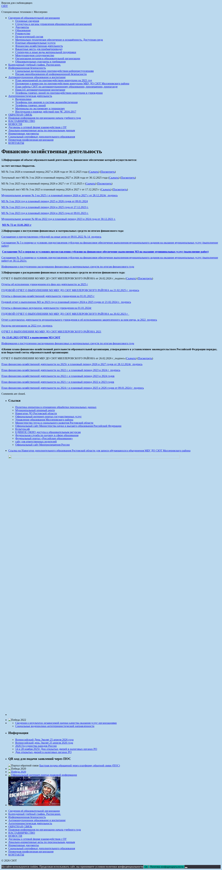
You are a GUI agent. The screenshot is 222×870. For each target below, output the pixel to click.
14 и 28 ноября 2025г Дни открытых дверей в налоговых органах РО (56, 749)
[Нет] (186, 867)
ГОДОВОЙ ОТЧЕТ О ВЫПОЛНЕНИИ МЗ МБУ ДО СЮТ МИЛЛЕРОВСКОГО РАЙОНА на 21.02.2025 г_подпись (70, 290)
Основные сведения (27, 20)
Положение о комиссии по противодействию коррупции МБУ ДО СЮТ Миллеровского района (72, 83)
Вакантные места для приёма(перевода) (38, 49)
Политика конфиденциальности (166, 866)
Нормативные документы (23, 133)
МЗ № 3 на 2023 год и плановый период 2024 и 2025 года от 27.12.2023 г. (44, 207)
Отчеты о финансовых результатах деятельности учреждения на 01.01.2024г (46, 307)
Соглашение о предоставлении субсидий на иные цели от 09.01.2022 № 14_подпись (51, 236)
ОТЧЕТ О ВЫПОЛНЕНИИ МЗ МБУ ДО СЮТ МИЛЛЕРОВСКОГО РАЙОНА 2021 (51, 331)
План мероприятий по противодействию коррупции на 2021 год (53, 80)
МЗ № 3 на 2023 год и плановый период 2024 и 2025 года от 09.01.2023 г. (44, 213)
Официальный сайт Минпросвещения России (42, 444)
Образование (23, 30)
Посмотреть (108, 171)
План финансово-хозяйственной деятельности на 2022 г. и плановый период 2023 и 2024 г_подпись (60, 370)
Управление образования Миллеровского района (44, 419)
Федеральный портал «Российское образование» (44, 438)
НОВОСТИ (15, 124)
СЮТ (4, 6)
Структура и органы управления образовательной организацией (53, 24)
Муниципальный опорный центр (35, 410)
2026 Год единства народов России (36, 745)
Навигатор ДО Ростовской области (36, 413)
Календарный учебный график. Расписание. (34, 64)
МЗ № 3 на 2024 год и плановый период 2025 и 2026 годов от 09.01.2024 (44, 201)
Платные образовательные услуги (35, 42)
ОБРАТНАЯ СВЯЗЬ (20, 114)
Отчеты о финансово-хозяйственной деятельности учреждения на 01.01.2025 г (48, 296)
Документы (22, 27)
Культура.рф (22, 429)
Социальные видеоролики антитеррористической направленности (54, 726)
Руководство (22, 33)
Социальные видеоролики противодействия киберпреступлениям (54, 70)
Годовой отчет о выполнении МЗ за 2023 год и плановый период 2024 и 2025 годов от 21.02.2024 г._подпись (66, 302)
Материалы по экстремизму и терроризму (40, 108)
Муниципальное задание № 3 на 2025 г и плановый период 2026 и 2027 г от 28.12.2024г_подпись (59, 195)
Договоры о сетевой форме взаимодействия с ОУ (37, 127)
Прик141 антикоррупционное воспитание (40, 89)
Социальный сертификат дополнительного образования (41, 136)
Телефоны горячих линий (30, 105)
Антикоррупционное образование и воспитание (37, 77)
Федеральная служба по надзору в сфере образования (46, 435)
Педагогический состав (29, 36)
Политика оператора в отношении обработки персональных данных (55, 407)
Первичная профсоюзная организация (30, 139)
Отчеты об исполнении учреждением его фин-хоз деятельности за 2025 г (44, 284)
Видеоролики (23, 99)
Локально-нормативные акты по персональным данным (41, 130)
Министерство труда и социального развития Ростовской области (54, 422)
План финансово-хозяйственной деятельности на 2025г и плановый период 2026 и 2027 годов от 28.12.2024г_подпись (71, 364)
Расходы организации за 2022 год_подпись (26, 325)
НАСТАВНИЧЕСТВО (21, 121)
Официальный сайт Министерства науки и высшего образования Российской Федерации (68, 425)
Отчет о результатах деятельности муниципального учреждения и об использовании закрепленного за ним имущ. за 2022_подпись (79, 319)
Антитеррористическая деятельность (30, 96)
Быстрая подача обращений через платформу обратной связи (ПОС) (79, 765)
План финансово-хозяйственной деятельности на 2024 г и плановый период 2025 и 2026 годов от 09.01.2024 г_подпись (72, 387)
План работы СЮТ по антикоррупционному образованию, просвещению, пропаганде (66, 86)
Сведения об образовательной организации (34, 17)
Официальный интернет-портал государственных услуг (48, 416)
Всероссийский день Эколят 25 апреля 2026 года (44, 742)
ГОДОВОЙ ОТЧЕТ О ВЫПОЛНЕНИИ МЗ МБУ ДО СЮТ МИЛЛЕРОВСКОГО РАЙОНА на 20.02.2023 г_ (65, 313)
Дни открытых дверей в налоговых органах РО (43, 752)
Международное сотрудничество (34, 55)
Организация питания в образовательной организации (47, 58)
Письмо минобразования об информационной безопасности (51, 74)
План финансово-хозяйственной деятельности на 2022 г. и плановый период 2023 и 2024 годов (57, 376)
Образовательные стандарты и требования (40, 61)
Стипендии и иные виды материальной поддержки (45, 52)
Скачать (93, 171)
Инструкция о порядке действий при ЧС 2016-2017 (45, 111)
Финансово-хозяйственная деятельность (39, 45)
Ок (146, 866)
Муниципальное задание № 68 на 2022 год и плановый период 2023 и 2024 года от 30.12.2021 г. (58, 219)
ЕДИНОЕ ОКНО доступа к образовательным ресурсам (48, 432)
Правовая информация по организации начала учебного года (44, 117)
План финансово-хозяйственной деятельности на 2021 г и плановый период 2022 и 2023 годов (57, 381)
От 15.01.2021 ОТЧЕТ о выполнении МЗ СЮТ (31, 337)
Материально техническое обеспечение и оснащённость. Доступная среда (59, 39)
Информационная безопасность (27, 67)
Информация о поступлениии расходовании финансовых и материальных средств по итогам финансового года (67, 266)
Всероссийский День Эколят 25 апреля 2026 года (44, 739)
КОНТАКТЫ (16, 142)
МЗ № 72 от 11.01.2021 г (16, 224)
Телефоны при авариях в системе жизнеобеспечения (46, 102)
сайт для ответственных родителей (36, 441)
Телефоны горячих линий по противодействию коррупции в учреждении (59, 92)
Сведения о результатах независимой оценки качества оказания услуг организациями (66, 722)
